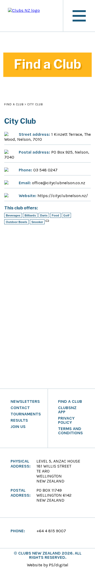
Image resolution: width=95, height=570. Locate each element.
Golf (66, 215)
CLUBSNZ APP (67, 410)
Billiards (30, 215)
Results (19, 420)
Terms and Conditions (70, 431)
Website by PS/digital (47, 564)
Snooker (37, 222)
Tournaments (26, 414)
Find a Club (14, 104)
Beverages (13, 215)
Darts (44, 215)
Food (55, 215)
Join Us (18, 427)
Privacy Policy (66, 420)
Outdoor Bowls (16, 222)
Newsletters (25, 401)
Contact (20, 408)
